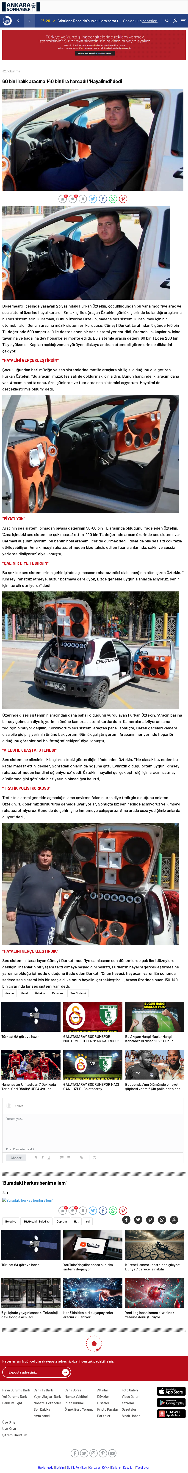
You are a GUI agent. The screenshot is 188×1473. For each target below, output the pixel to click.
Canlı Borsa (73, 1390)
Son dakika (140, 20)
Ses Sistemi (78, 993)
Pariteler (104, 1416)
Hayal (24, 993)
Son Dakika (42, 1409)
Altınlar (102, 1390)
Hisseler (103, 1403)
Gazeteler (129, 1409)
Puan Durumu (75, 1403)
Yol (88, 1221)
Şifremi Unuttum (14, 1435)
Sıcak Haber (131, 1416)
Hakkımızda (45, 1467)
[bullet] (68, 1157)
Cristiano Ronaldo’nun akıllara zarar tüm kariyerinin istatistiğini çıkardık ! (90, 20)
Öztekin (40, 993)
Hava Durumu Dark (16, 1390)
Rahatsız (57, 993)
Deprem (62, 1221)
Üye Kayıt (9, 1428)
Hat (76, 1221)
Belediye (10, 1221)
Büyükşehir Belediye (36, 1221)
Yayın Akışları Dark (47, 1396)
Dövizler (103, 1396)
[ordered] (62, 1157)
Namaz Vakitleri (76, 1396)
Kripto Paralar (107, 1409)
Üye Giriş (8, 1422)
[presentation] (18, 20)
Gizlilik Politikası (76, 1467)
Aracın (9, 993)
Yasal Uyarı (143, 1467)
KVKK (105, 1467)
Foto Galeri (130, 1390)
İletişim (60, 1467)
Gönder (16, 1158)
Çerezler (94, 1467)
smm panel (42, 1416)
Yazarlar (128, 1403)
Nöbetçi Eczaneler (47, 1403)
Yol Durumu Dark (14, 1396)
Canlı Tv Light (12, 1403)
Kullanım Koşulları (122, 1467)
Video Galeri (130, 1396)
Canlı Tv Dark (43, 1390)
